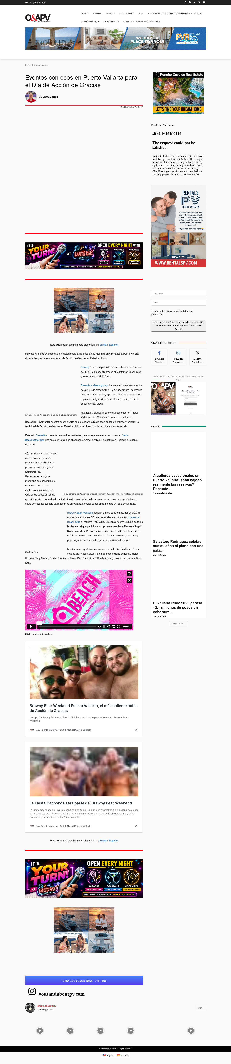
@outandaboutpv (46, 1005)
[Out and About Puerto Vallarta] (38, 17)
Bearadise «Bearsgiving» (94, 385)
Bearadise (42, 435)
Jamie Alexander (162, 493)
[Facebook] (185, 2)
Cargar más (177, 623)
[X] (195, 2)
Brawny (85, 367)
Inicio (27, 65)
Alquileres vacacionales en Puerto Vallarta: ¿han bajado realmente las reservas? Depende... (177, 482)
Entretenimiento (40, 65)
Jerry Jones (50, 97)
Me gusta (159, 351)
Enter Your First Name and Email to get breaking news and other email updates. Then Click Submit (178, 326)
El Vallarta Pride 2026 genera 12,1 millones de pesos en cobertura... (177, 607)
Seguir (178, 351)
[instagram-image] (40, 1030)
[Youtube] (204, 2)
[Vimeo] (199, 2)
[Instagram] (190, 2)
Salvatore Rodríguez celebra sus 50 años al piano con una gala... (178, 546)
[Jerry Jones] (32, 97)
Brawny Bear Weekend (80, 512)
